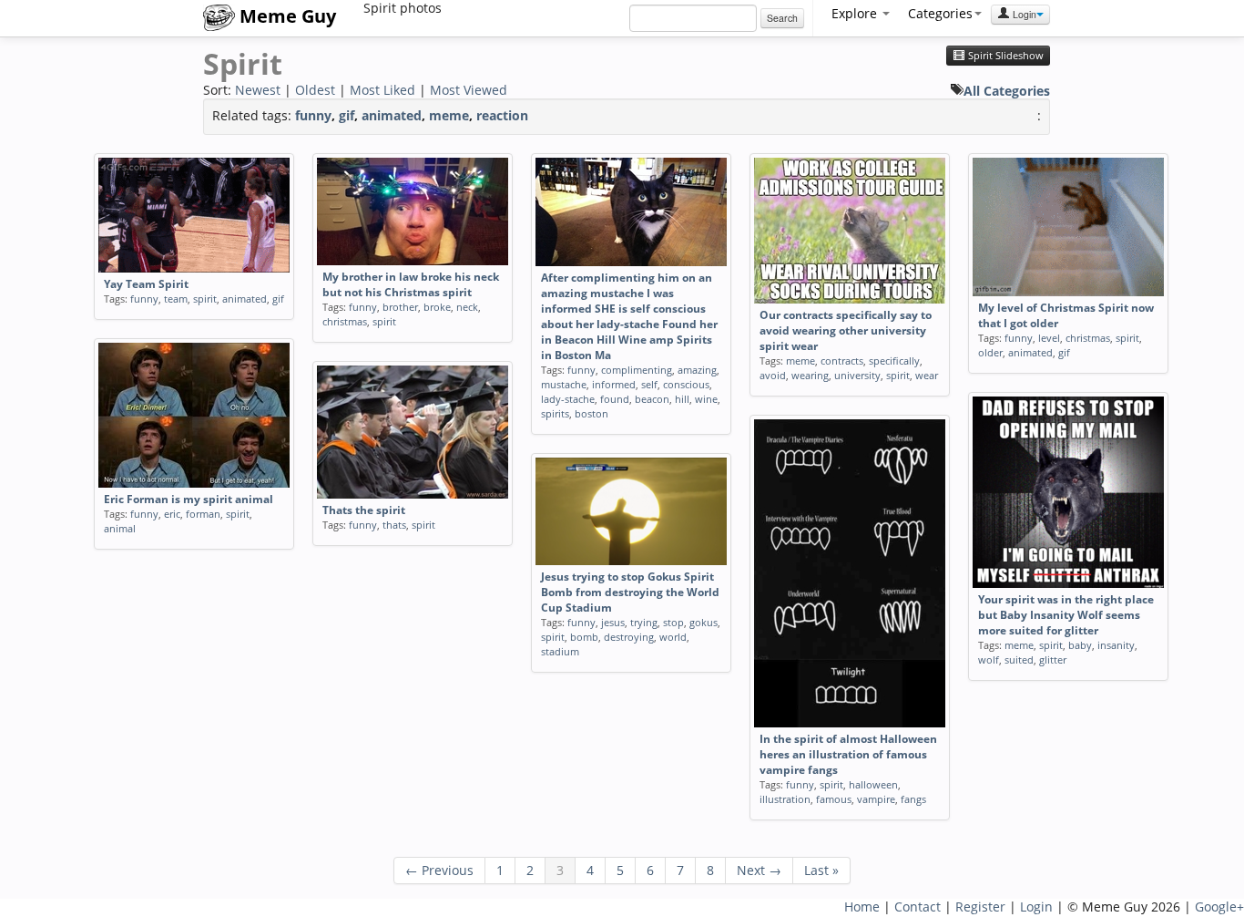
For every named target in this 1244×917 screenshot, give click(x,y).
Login (1023, 14)
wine (706, 399)
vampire (876, 799)
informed (614, 384)
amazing (697, 369)
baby (1080, 645)
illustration (785, 799)
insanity (1116, 645)
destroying (629, 637)
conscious (686, 384)
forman (203, 513)
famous (833, 799)
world (673, 637)
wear (926, 375)
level (1049, 338)
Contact (917, 906)
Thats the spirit (363, 510)
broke (437, 307)
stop (673, 622)
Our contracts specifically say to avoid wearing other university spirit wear (846, 330)
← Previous (439, 870)
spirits (555, 413)
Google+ (1219, 906)
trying (644, 622)
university (857, 375)
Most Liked (382, 89)
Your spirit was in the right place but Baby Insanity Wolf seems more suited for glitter (1066, 614)
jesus (613, 622)
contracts (842, 360)
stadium (560, 651)
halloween (873, 784)
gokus (703, 622)
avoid (773, 375)
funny (313, 115)
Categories (940, 13)
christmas (344, 321)
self (649, 384)
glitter (1052, 659)
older (990, 352)
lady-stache (568, 399)
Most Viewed (468, 89)
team (176, 298)
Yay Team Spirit (146, 284)
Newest (257, 89)
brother (400, 307)
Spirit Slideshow (1004, 55)
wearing (810, 375)
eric (172, 513)
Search (782, 18)
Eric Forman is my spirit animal (188, 499)
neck (467, 307)
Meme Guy (285, 16)
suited (1019, 659)
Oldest (315, 89)
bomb (584, 637)
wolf (988, 659)
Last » (821, 870)
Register (980, 906)
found (614, 399)
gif (346, 115)
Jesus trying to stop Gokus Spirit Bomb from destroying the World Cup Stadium (630, 592)
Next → (759, 870)
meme (449, 115)
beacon (652, 399)
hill (682, 399)
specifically (894, 360)
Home (862, 906)
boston (591, 413)
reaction (502, 115)
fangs (913, 799)
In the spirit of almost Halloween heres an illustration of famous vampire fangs (848, 754)
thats (394, 524)
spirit (205, 298)
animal (120, 528)
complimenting (636, 369)
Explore (856, 13)
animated (392, 115)
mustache (563, 384)
